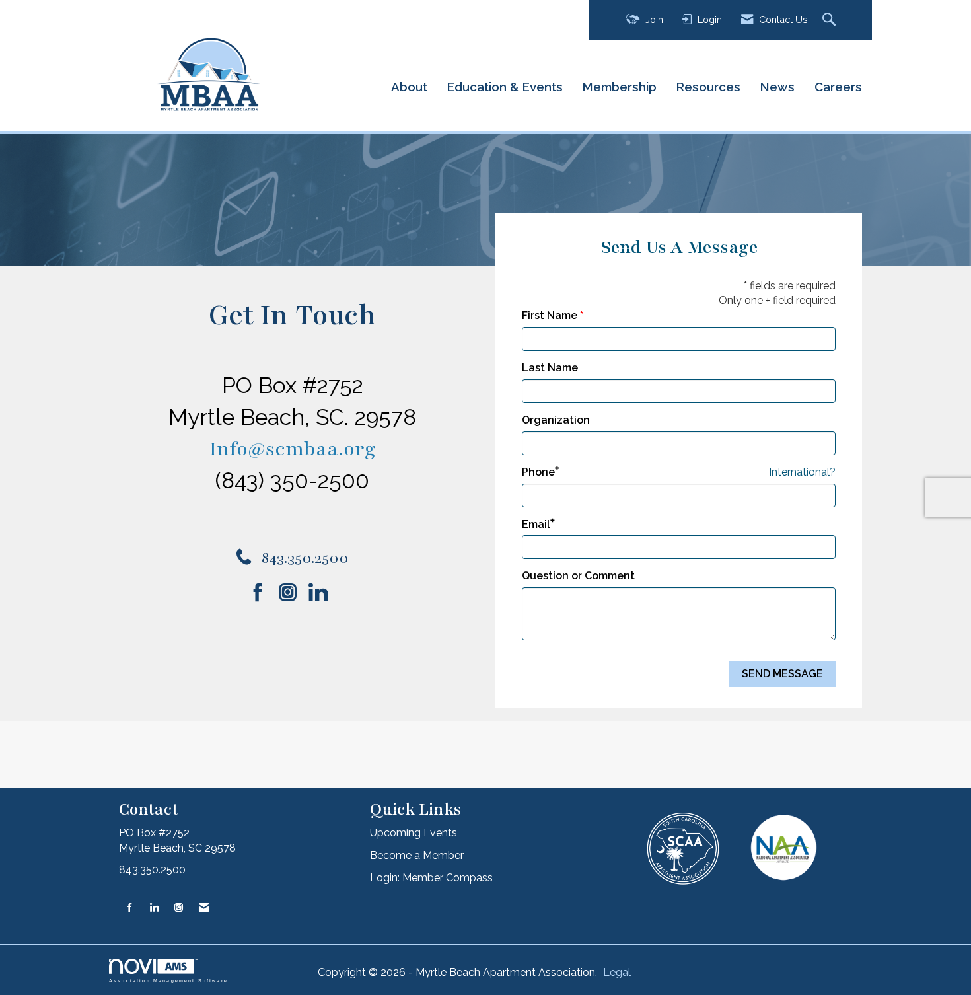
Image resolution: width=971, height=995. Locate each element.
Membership (620, 86)
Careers (838, 86)
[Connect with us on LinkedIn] (322, 592)
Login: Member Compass (431, 877)
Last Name (550, 367)
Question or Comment (578, 576)
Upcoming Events (413, 833)
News (777, 86)
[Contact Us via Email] (203, 908)
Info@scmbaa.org (292, 448)
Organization (556, 420)
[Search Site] (830, 20)
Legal (617, 972)
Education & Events (505, 86)
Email (536, 524)
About (409, 86)
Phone (538, 472)
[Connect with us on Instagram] (292, 592)
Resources (708, 86)
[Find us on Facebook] (262, 592)
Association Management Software (168, 980)
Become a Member (417, 855)
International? (802, 472)
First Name (549, 315)
